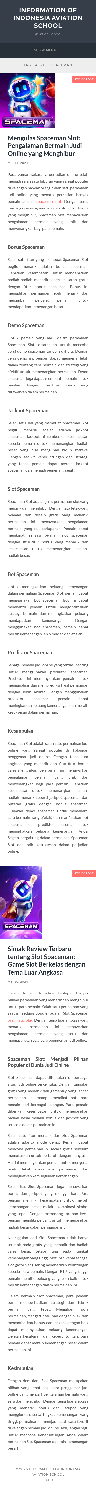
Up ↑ (50, 1480)
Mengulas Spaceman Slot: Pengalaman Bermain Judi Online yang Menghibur (45, 145)
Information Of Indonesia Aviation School (48, 17)
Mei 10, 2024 (18, 981)
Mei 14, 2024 (18, 163)
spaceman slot (49, 201)
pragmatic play (20, 1020)
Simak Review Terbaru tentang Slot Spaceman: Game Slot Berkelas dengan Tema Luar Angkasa (47, 960)
